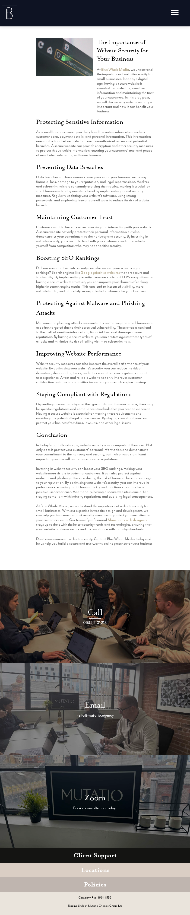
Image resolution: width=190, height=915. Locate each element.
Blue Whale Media (115, 69)
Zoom (95, 797)
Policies (95, 884)
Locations (95, 870)
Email (95, 705)
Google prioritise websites (100, 272)
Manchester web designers (127, 520)
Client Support (95, 855)
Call (95, 612)
